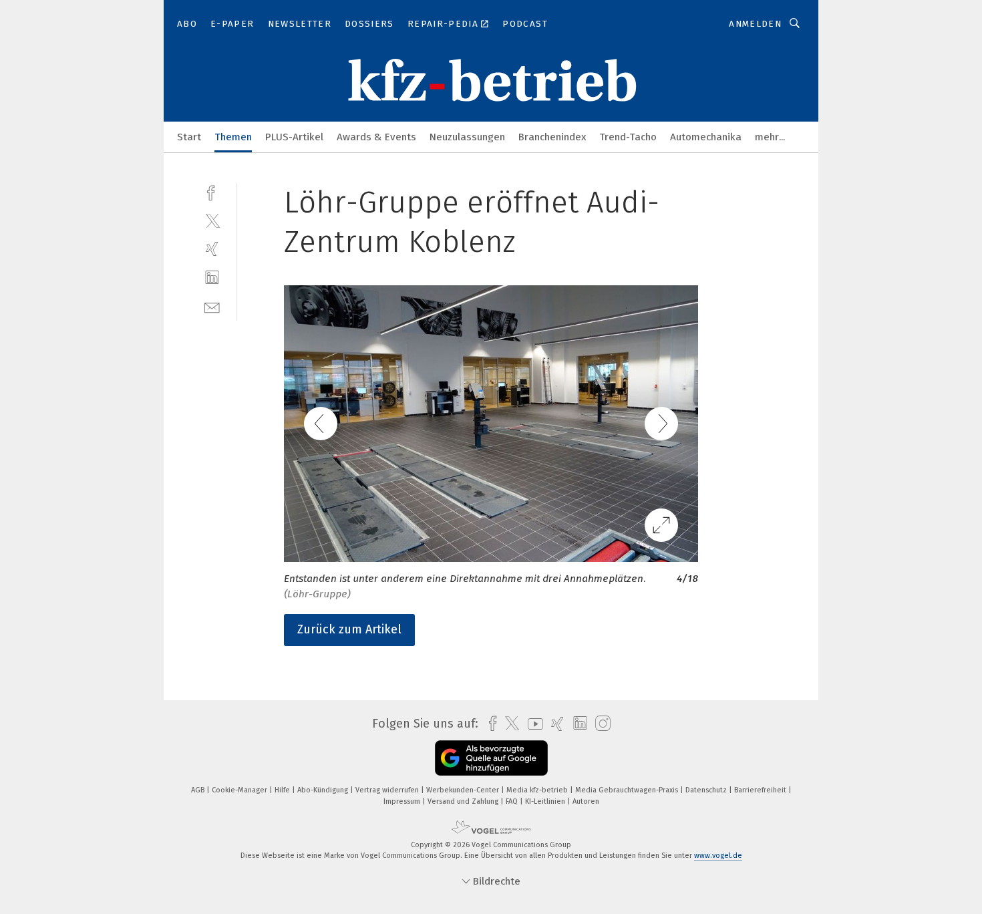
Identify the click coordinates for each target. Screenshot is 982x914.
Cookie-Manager (240, 790)
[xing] (212, 249)
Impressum (402, 801)
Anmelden (755, 23)
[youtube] (532, 724)
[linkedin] (212, 277)
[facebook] (212, 191)
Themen (233, 137)
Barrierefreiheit (761, 790)
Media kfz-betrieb (538, 790)
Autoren (585, 801)
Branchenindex (552, 137)
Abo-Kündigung (323, 790)
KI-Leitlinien (546, 801)
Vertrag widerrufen (388, 790)
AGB (198, 790)
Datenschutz (707, 790)
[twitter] (212, 220)
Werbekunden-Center (463, 790)
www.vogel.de (718, 855)
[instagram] (600, 724)
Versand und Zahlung (464, 801)
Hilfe (283, 790)
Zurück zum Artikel (349, 629)
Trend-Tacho (628, 137)
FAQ (513, 801)
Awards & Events (376, 137)
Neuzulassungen (467, 137)
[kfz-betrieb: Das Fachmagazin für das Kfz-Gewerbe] (189, 136)
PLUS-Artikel (294, 137)
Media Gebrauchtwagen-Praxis (627, 790)
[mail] (212, 306)
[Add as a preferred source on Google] (491, 758)
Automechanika (706, 137)
